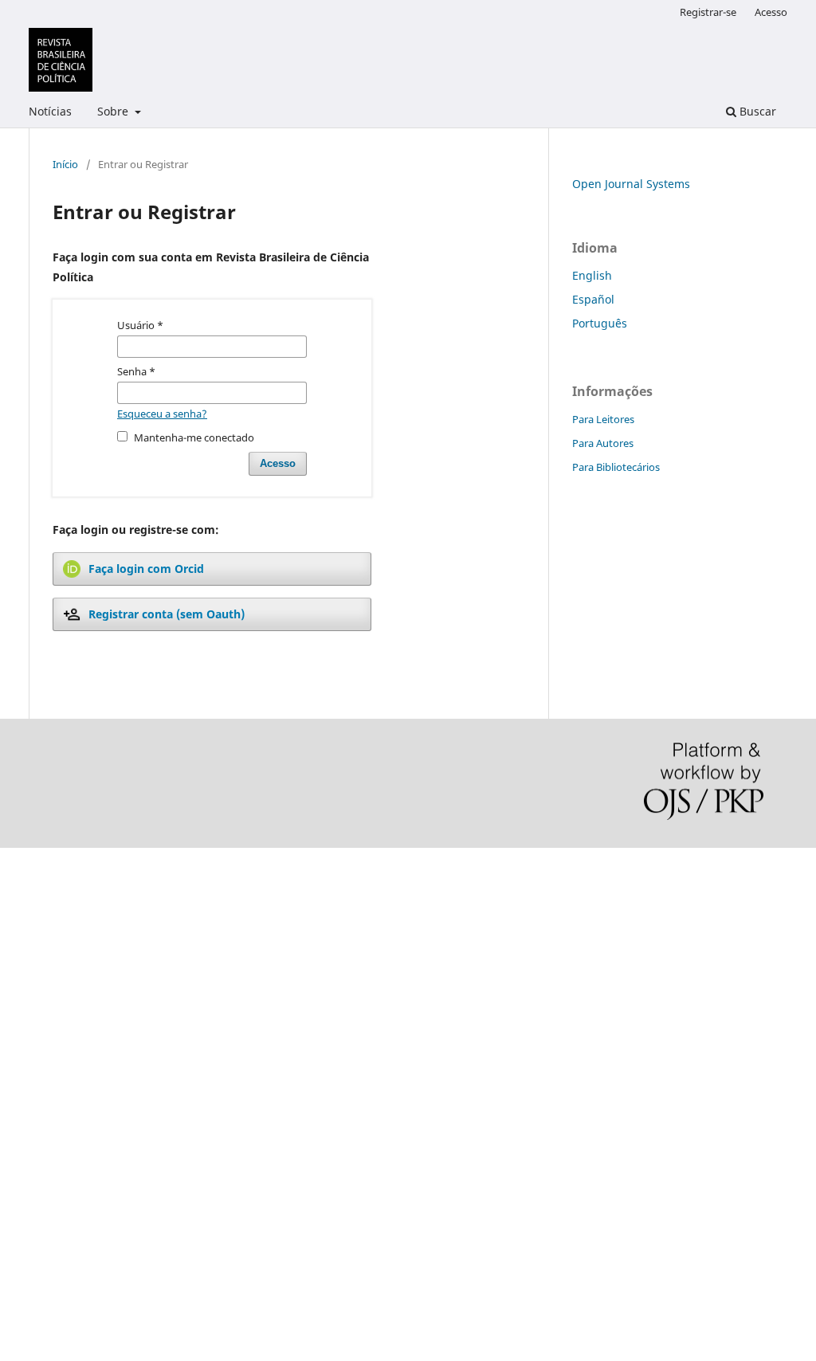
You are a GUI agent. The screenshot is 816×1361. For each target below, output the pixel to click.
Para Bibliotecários (616, 467)
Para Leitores (603, 419)
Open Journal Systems (631, 183)
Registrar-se (708, 12)
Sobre (114, 111)
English (592, 275)
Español (593, 299)
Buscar (756, 111)
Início (65, 164)
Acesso (771, 12)
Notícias (50, 111)
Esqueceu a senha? (162, 413)
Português (599, 323)
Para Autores (603, 443)
